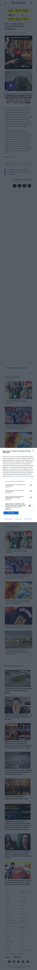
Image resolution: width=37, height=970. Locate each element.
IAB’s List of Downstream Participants (20, 476)
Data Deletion (8, 519)
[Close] (33, 451)
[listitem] (18, 481)
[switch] (30, 485)
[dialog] (18, 485)
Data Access (18, 519)
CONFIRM (11, 513)
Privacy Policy (28, 519)
